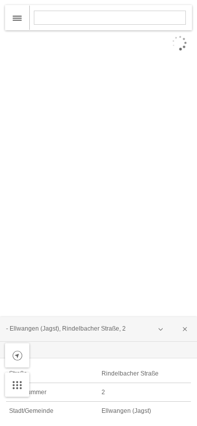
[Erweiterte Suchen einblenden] (17, 18)
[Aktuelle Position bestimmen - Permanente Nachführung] (17, 355)
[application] (98, 213)
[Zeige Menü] (17, 384)
